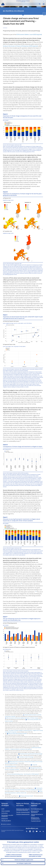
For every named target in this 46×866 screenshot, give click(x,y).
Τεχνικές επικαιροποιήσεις (23, 812)
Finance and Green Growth (27, 796)
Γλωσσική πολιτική (36, 821)
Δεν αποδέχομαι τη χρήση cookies (24, 863)
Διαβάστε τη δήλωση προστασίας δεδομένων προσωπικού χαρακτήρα (13, 855)
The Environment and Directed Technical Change (31, 753)
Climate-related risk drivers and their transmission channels (23, 715)
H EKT (2, 809)
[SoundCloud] (40, 831)
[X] (26, 831)
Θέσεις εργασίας (5, 811)
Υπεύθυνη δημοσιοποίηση (23, 814)
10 (35, 591)
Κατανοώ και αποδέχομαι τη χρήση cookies (24, 859)
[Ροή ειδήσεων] (43, 831)
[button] (43, 1)
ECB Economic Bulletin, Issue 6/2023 (26, 34)
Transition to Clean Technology (26, 757)
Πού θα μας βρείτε (6, 820)
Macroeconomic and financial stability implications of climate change (22, 718)
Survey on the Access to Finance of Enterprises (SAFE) (17, 46)
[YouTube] (36, 831)
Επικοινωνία (4, 818)
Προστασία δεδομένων (37, 809)
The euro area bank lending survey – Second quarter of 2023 (20, 774)
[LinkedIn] (30, 831)
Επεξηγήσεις (4, 813)
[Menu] (43, 4)
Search (40, 4)
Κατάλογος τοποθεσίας (6, 824)
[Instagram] (33, 831)
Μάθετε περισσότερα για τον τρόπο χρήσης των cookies (35, 855)
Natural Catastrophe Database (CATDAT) (18, 733)
